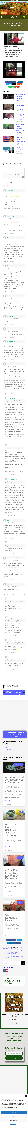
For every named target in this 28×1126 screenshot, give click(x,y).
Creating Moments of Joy (12, 957)
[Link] (19, 174)
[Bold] (4, 174)
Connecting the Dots (11, 953)
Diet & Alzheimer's (10, 746)
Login (5, 164)
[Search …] (24, 17)
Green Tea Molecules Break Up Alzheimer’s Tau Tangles (12, 830)
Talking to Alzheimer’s (11, 955)
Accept (14, 1112)
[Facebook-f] (4, 970)
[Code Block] (17, 174)
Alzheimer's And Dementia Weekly (14, 2)
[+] (22, 174)
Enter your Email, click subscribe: (14, 1049)
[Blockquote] (15, 174)
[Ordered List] (11, 174)
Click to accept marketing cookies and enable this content (14, 69)
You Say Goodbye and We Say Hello (15, 956)
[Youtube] (7, 970)
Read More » (8, 800)
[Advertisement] (14, 715)
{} (20, 174)
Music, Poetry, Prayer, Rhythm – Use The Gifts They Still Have (20, 128)
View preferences (14, 1120)
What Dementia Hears (11, 917)
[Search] (23, 963)
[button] (26, 1096)
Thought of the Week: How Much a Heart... (9, 693)
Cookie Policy (13, 1124)
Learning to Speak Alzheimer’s (13, 952)
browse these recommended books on (14, 948)
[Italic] (6, 174)
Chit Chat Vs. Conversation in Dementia (20, 150)
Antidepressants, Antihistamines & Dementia (15, 779)
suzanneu (12, 545)
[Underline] (8, 174)
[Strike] (10, 174)
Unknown (12, 602)
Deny (14, 1116)
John (12, 401)
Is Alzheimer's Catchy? (19, 693)
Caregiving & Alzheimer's (12, 748)
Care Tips (19, 688)
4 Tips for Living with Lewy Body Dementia (11, 874)
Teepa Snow (9, 749)
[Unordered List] (13, 174)
